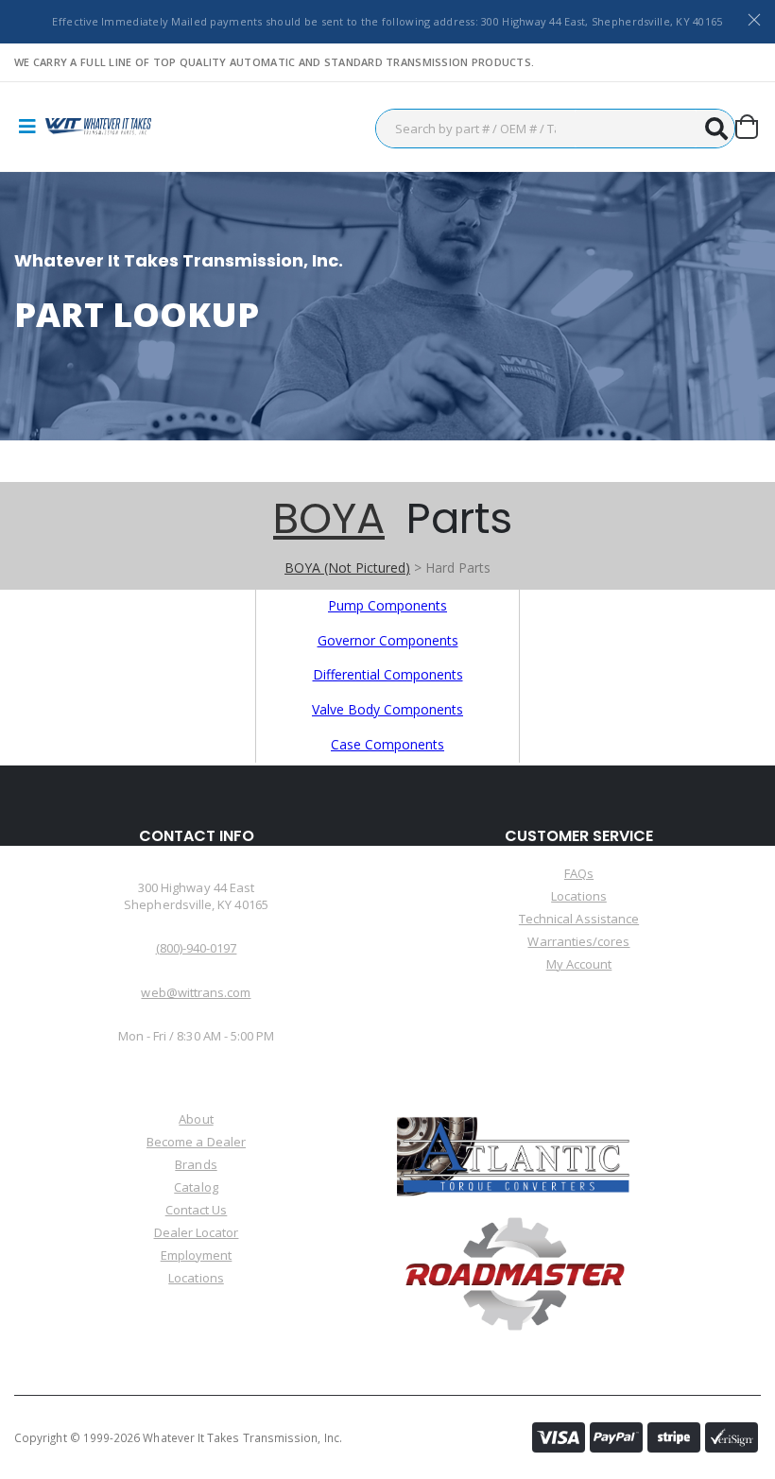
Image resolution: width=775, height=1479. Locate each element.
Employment (196, 1255)
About (196, 1118)
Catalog (195, 1186)
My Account (579, 963)
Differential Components (388, 674)
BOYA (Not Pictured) (347, 567)
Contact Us (196, 1209)
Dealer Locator (196, 1232)
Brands (195, 1164)
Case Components (387, 744)
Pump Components (387, 605)
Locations (579, 895)
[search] (715, 128)
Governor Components (388, 640)
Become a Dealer (196, 1141)
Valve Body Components (387, 709)
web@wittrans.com (195, 992)
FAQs (579, 873)
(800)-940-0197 (196, 947)
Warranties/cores (578, 941)
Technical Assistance (579, 918)
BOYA (329, 518)
